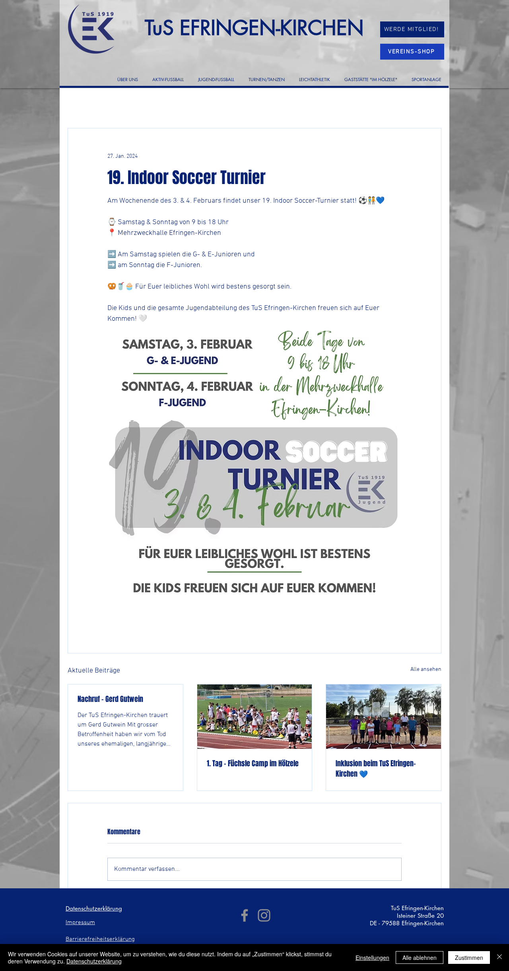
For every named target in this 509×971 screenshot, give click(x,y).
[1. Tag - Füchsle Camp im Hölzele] (254, 716)
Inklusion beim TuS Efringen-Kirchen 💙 (376, 768)
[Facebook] (244, 915)
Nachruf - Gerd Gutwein (110, 699)
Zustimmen (469, 957)
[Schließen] (499, 957)
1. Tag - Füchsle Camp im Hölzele (253, 763)
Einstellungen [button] (372, 957)
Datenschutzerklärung (94, 961)
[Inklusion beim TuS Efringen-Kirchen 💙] (383, 716)
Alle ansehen (425, 669)
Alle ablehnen (419, 957)
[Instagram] (264, 915)
